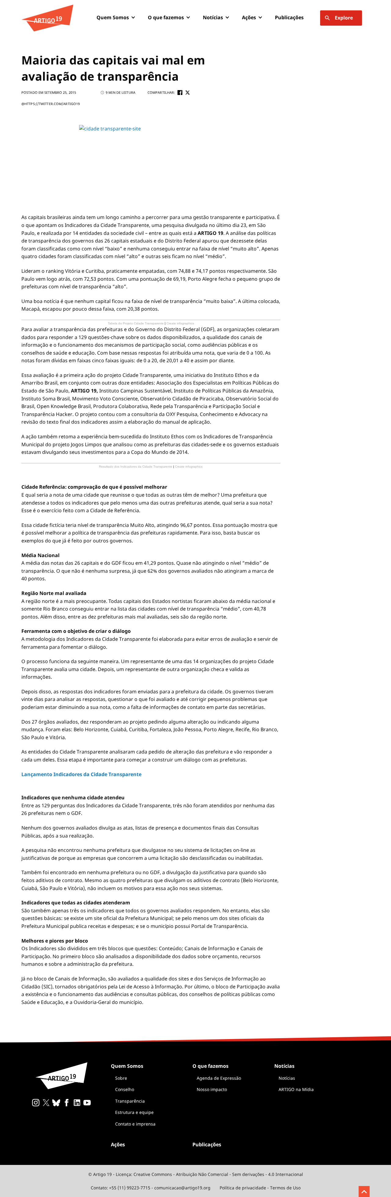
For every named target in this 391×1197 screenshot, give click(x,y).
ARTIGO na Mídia (296, 1089)
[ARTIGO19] (47, 18)
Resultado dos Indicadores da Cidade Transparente (135, 466)
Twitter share (187, 92)
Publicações (289, 17)
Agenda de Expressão (219, 1078)
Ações (249, 17)
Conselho (124, 1089)
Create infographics (180, 323)
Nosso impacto (212, 1089)
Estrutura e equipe (134, 1112)
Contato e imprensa (135, 1124)
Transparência (130, 1101)
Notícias (287, 1078)
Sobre (121, 1078)
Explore (344, 17)
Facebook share (179, 92)
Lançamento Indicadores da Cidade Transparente (81, 774)
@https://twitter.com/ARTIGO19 (50, 103)
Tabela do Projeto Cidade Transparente (136, 323)
